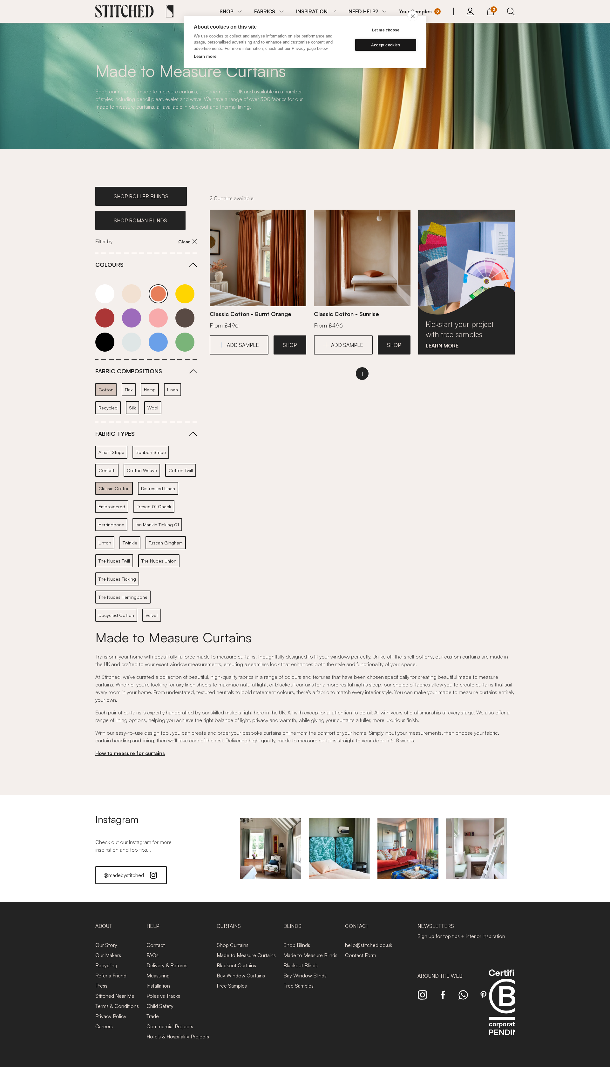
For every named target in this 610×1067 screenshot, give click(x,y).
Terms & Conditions (117, 1006)
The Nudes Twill (114, 561)
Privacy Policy (110, 1016)
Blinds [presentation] (292, 926)
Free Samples (232, 986)
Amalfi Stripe (111, 452)
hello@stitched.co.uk (368, 945)
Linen (172, 389)
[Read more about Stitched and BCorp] (506, 1009)
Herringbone (111, 524)
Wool (152, 407)
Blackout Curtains (236, 965)
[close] (412, 15)
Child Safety (159, 1006)
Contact (155, 945)
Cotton (105, 389)
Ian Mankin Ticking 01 (157, 524)
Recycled (108, 407)
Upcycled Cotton (116, 615)
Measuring (158, 975)
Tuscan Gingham (166, 542)
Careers (104, 1026)
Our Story (106, 945)
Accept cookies (385, 45)
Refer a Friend (110, 975)
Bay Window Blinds (305, 975)
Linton (104, 542)
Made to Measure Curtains (246, 955)
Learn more (205, 56)
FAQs (152, 955)
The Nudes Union (158, 561)
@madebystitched (124, 875)
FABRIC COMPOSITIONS (128, 371)
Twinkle (130, 542)
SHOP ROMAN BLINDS (140, 220)
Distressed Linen (158, 488)
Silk (132, 407)
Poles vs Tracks (163, 996)
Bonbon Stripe (151, 452)
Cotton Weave (142, 470)
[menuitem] (230, 11)
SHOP (226, 11)
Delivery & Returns (166, 965)
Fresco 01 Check (154, 506)
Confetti (106, 470)
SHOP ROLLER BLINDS (141, 196)
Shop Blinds (296, 945)
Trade (152, 1016)
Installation (158, 986)
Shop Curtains (232, 945)
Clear (184, 241)
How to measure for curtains (130, 753)
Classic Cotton (114, 488)
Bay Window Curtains (241, 975)
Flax (128, 389)
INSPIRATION (312, 11)
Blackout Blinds (300, 965)
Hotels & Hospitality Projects (177, 1036)
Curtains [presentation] (229, 926)
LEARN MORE (442, 345)
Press (101, 986)
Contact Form (360, 955)
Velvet (152, 615)
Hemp (150, 389)
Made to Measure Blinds (310, 955)
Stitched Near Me (114, 996)
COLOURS (109, 264)
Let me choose (386, 30)
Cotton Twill (180, 470)
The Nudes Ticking (117, 579)
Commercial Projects (169, 1026)
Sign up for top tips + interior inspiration (461, 936)
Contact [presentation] (357, 926)
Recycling (106, 965)
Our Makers (108, 955)
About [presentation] (103, 926)
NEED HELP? (363, 11)
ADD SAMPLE (243, 345)
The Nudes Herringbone (122, 597)
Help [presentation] (152, 926)
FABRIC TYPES (115, 433)
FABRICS (264, 11)
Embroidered (111, 506)
